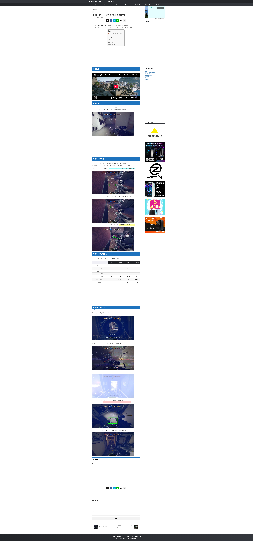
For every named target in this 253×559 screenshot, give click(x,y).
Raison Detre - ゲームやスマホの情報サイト (102, 1)
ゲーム (105, 4)
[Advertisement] (104, 56)
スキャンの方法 (111, 41)
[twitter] (107, 20)
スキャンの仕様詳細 (112, 42)
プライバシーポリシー (147, 4)
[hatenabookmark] (114, 20)
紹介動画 (110, 37)
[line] (117, 20)
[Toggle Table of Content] (121, 35)
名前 (93, 511)
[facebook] (111, 20)
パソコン (126, 4)
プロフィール (137, 4)
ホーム (95, 4)
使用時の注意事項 (111, 44)
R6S (93, 492)
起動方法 (110, 39)
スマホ (116, 4)
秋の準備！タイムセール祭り (116, 33)
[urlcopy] (124, 20)
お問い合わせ (158, 4)
